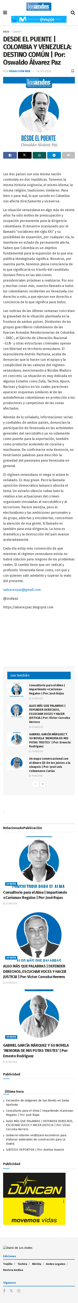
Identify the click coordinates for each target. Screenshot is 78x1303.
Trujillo (8, 1263)
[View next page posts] (43, 784)
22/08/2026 (37, 698)
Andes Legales (55, 1263)
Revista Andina (13, 1270)
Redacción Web (19, 71)
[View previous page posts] (35, 784)
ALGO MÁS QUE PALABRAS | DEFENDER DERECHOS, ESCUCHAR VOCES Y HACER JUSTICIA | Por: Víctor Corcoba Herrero (49, 714)
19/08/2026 (36, 776)
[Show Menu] (5, 12)
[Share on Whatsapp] (39, 155)
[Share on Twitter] (25, 155)
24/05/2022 (43, 71)
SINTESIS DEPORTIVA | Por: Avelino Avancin (35, 1149)
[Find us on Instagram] (18, 1291)
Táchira (22, 1263)
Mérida (36, 1263)
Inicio (6, 31)
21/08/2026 (37, 751)
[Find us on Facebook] (4, 1291)
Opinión (16, 31)
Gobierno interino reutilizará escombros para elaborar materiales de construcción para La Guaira (36, 1139)
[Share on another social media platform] (68, 155)
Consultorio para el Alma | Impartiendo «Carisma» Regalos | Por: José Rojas (47, 689)
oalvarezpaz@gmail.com (22, 590)
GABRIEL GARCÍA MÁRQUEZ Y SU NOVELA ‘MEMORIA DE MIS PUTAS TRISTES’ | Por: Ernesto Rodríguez (36, 1050)
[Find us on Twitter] (11, 1291)
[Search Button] (73, 12)
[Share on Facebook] (10, 155)
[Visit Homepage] (39, 7)
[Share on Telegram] (54, 155)
